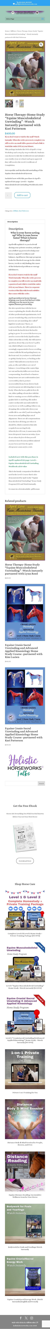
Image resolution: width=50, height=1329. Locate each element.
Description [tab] (12, 222)
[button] (41, 44)
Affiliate (13, 31)
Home (7, 31)
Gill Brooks (30, 1322)
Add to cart (22, 195)
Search (41, 783)
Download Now (25, 861)
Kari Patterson (24, 211)
